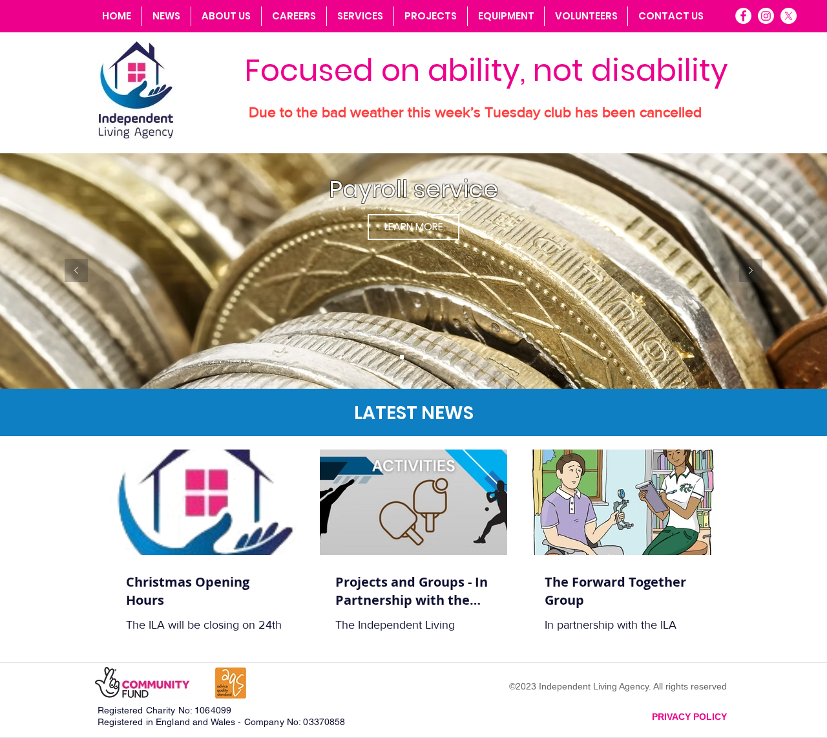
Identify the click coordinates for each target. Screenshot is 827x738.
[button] (359, 16)
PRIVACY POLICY (689, 716)
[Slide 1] (402, 357)
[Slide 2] (413, 357)
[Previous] (76, 271)
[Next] (750, 271)
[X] (788, 16)
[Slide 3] (425, 357)
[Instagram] (766, 16)
